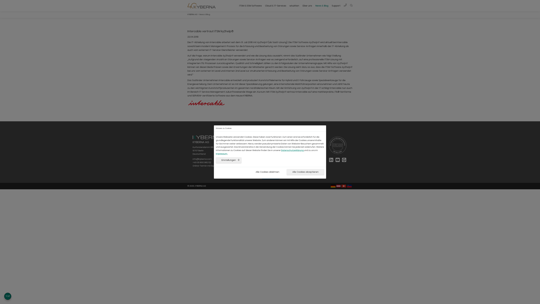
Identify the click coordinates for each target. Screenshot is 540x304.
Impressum (222, 153)
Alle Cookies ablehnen (267, 171)
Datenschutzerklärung (292, 150)
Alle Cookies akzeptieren (305, 171)
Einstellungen (228, 160)
